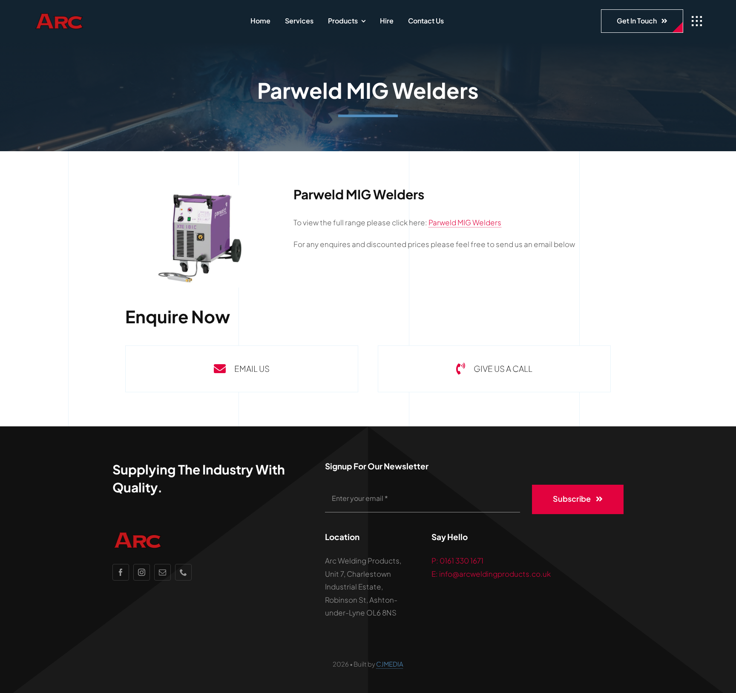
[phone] (183, 572)
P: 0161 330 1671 (457, 560)
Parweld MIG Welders (464, 222)
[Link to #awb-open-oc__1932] (697, 21)
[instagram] (141, 572)
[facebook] (120, 572)
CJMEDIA (389, 664)
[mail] (162, 572)
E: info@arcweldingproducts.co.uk (491, 573)
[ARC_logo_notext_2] (83, 15)
